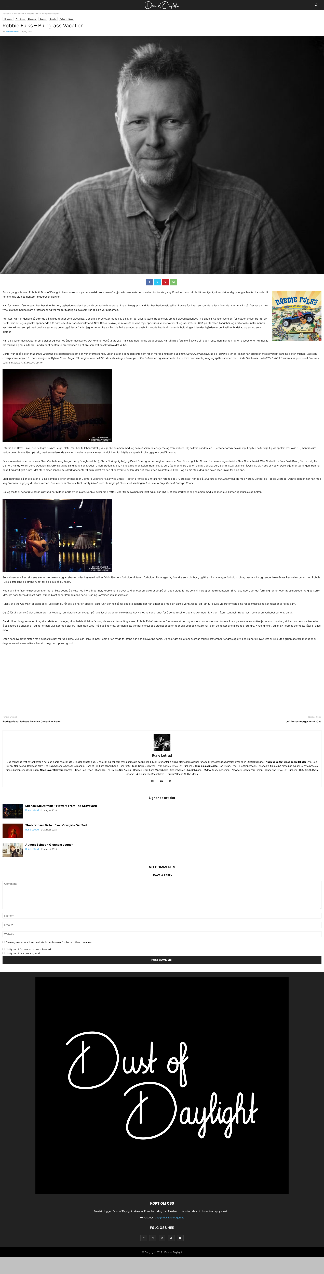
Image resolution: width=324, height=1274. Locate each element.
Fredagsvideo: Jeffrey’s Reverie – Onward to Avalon (32, 721)
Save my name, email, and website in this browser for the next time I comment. (49, 942)
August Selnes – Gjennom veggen (49, 844)
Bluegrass (32, 19)
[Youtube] (180, 1238)
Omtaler (53, 19)
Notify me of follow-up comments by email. (28, 949)
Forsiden (7, 13)
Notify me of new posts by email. (23, 953)
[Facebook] (149, 282)
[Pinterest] (165, 282)
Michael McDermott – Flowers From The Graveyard (61, 806)
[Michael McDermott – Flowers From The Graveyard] (13, 811)
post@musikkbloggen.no (169, 1217)
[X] (157, 282)
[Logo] (162, 1193)
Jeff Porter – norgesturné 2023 (303, 721)
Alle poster (19, 13)
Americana (20, 19)
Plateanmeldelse (66, 19)
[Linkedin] (161, 781)
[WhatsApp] (173, 282)
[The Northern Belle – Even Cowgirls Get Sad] (13, 831)
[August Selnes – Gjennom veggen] (13, 850)
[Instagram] (152, 781)
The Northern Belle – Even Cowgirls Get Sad (56, 825)
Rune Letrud (12, 31)
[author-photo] (162, 750)
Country (43, 19)
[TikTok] (162, 1238)
